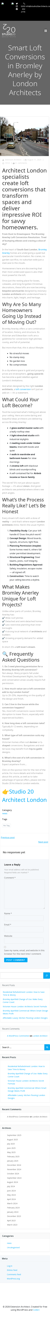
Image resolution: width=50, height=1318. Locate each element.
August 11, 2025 (34, 159)
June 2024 (11, 1190)
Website (8, 935)
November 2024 (14, 1169)
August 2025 (12, 1139)
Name (8, 913)
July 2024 (11, 1186)
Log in (9, 1266)
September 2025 (14, 1135)
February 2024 (13, 1207)
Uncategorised (13, 1247)
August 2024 (12, 1182)
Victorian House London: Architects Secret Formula (25, 1006)
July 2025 (11, 1143)
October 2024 (13, 1173)
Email (7, 924)
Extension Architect (13, 159)
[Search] (46, 975)
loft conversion (23, 389)
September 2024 (14, 1178)
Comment (10, 877)
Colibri (36, 1309)
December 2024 (14, 1165)
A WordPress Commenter (18, 1036)
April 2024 (11, 1199)
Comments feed (14, 1274)
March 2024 (12, 1203)
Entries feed (12, 1270)
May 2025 (11, 1152)
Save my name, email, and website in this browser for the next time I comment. (24, 952)
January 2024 (12, 1212)
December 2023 (14, 1216)
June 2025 (11, 1148)
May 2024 (11, 1195)
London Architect (40, 1036)
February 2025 (13, 1156)
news (4, 813)
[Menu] (45, 30)
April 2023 (11, 1220)
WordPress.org (13, 1278)
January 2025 (12, 1161)
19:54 (7, 163)
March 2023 (12, 1224)
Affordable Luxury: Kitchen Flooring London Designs (25, 1018)
